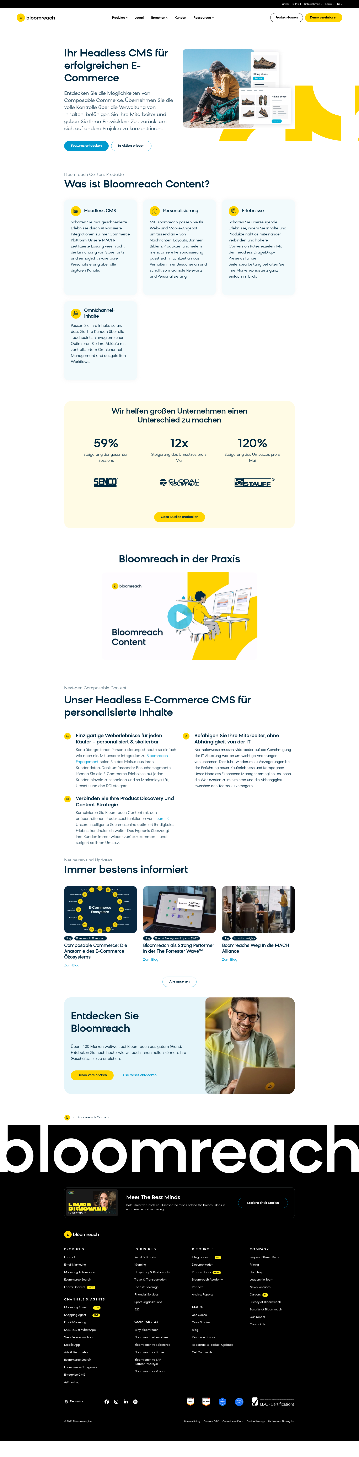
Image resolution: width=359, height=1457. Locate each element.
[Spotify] (135, 1401)
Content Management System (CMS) (176, 938)
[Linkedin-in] (126, 1401)
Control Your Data (233, 1421)
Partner (285, 4)
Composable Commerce (90, 938)
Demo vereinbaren (323, 17)
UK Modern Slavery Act (281, 1421)
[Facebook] (107, 1401)
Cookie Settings (256, 1421)
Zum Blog (71, 965)
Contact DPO (211, 1421)
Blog (68, 938)
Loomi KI (162, 819)
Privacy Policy (192, 1421)
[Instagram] (116, 1401)
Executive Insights (244, 938)
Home (67, 1117)
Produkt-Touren (286, 17)
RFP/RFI (297, 4)
